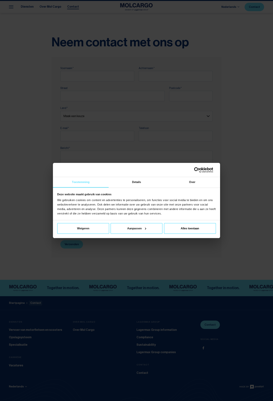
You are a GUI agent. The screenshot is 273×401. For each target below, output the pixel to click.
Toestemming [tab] (81, 182)
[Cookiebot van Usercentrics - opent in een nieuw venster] (199, 170)
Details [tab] (136, 182)
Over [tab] (192, 182)
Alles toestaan (190, 228)
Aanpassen (134, 228)
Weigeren (83, 228)
